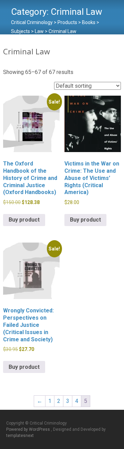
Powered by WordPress (28, 429)
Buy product (24, 219)
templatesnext (20, 435)
